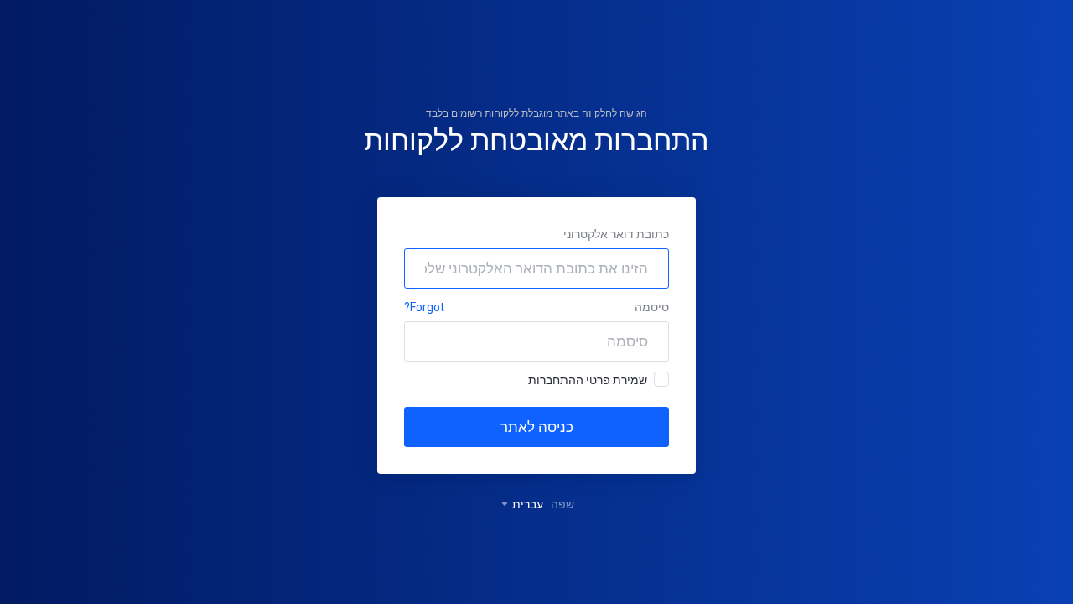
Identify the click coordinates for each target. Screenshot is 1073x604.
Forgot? (424, 307)
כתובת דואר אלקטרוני (616, 234)
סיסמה (652, 307)
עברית (526, 504)
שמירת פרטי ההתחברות (587, 380)
